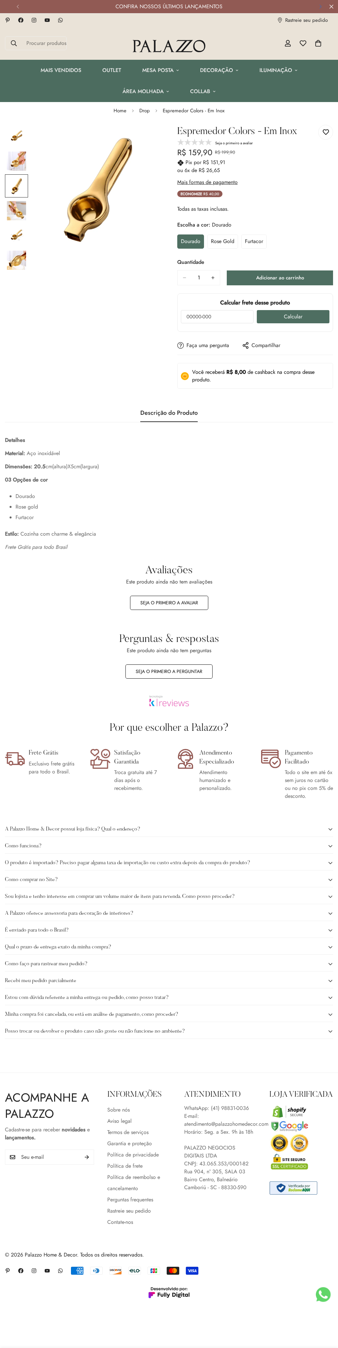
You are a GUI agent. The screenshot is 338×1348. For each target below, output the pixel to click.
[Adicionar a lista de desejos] (325, 132)
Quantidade (190, 262)
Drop (144, 110)
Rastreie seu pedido (129, 1211)
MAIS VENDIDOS (61, 70)
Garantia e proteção (129, 1143)
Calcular (293, 316)
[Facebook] (20, 20)
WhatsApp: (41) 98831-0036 (216, 1108)
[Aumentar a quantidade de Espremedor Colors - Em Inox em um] (213, 277)
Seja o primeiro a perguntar (169, 671)
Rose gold (224, 243)
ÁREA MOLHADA (143, 91)
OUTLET (111, 70)
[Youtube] (47, 20)
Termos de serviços (128, 1132)
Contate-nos (120, 1222)
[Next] (320, 6)
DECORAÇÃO (216, 70)
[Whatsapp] (60, 20)
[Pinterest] (7, 20)
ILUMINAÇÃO (275, 70)
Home (120, 110)
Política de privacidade (133, 1154)
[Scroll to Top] (325, 1312)
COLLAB (200, 91)
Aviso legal (119, 1121)
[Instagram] (34, 20)
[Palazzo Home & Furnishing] (169, 46)
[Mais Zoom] (146, 138)
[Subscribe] (87, 1157)
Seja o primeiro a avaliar (169, 602)
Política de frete (125, 1166)
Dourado (192, 243)
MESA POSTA (158, 70)
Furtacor (256, 243)
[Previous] (17, 6)
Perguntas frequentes (130, 1199)
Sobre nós (118, 1110)
